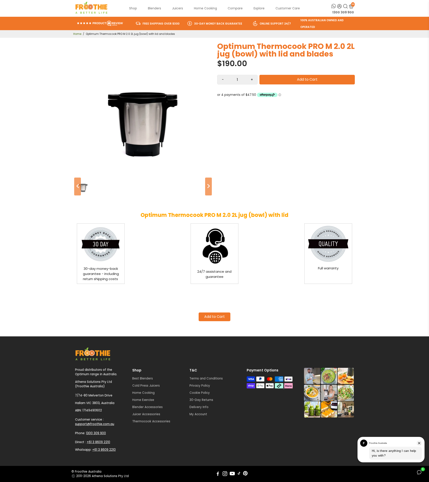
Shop (133, 8)
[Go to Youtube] (232, 474)
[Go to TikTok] (239, 474)
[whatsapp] (333, 6)
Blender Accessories (147, 407)
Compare (235, 8)
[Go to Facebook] (217, 474)
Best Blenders (142, 378)
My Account (198, 414)
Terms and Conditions (206, 378)
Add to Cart (214, 316)
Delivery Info (198, 407)
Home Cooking (205, 8)
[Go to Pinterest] (245, 474)
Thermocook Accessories (151, 421)
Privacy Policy (199, 386)
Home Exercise (143, 400)
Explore (259, 8)
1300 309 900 (343, 12)
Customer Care (287, 8)
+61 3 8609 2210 (98, 442)
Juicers (177, 8)
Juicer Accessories (146, 414)
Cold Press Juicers (146, 386)
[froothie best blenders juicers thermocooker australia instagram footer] (329, 393)
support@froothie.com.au (94, 424)
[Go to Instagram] (225, 474)
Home (77, 34)
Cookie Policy (199, 393)
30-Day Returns (201, 400)
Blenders (154, 8)
